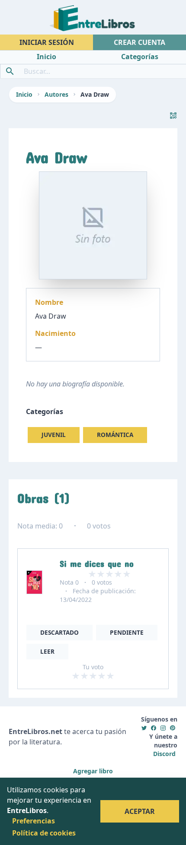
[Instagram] (163, 728)
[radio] (75, 675)
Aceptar (140, 811)
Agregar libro (93, 771)
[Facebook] (154, 728)
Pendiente (127, 632)
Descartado (59, 632)
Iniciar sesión (46, 42)
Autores (56, 94)
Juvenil (54, 434)
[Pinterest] (173, 728)
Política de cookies (44, 833)
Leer (47, 651)
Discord (164, 754)
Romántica (115, 434)
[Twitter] (144, 728)
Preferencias (33, 821)
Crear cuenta (139, 42)
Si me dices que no (97, 561)
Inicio (24, 94)
